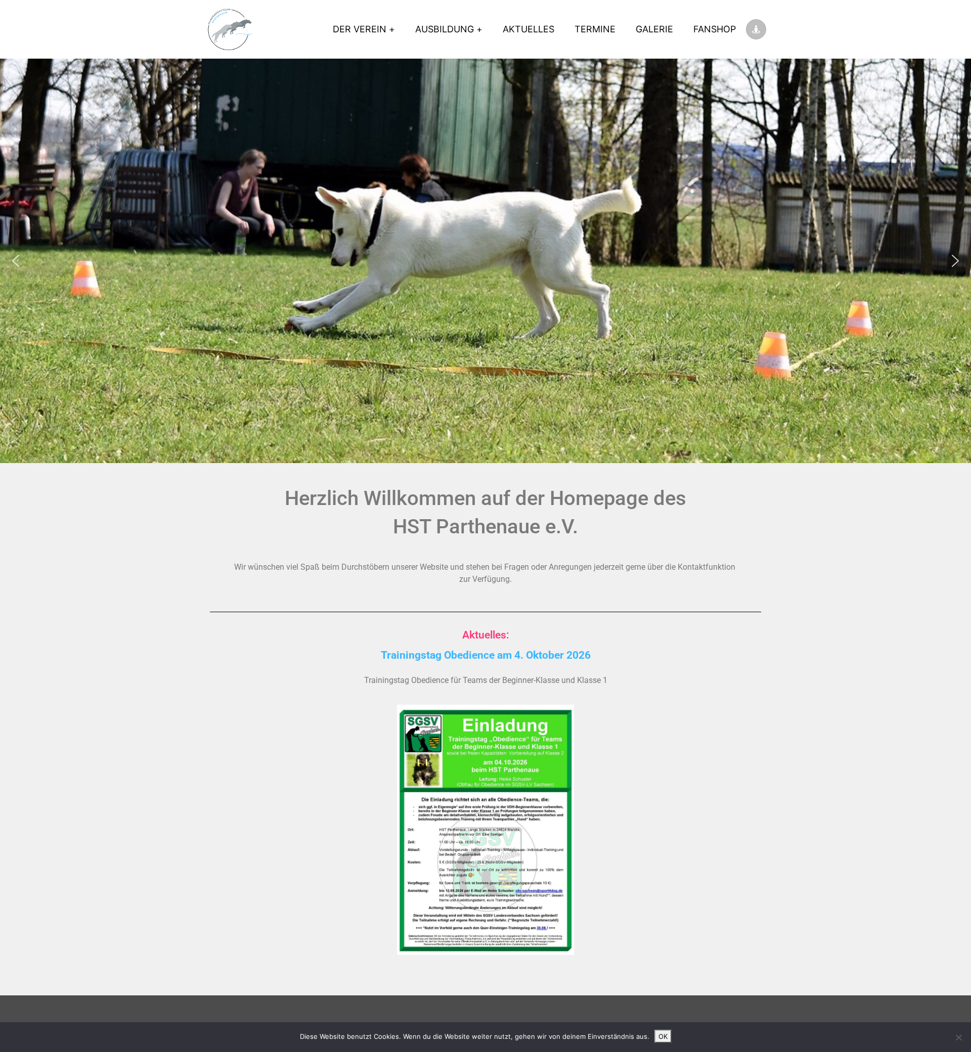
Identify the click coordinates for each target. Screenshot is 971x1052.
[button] (16, 261)
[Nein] (958, 1037)
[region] (485, 261)
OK (663, 1036)
